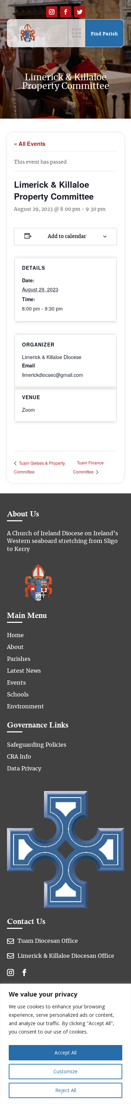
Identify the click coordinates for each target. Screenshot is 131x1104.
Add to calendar (67, 236)
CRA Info (19, 757)
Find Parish (104, 34)
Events (16, 683)
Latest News (24, 671)
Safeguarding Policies (36, 745)
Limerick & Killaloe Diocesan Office (65, 956)
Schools (18, 695)
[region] (65, 1044)
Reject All (65, 1090)
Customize (65, 1071)
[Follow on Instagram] (51, 11)
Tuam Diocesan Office (47, 941)
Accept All (65, 1052)
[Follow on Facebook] (65, 11)
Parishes (18, 659)
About (15, 647)
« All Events (29, 144)
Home (15, 635)
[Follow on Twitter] (79, 11)
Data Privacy (24, 768)
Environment (25, 706)
